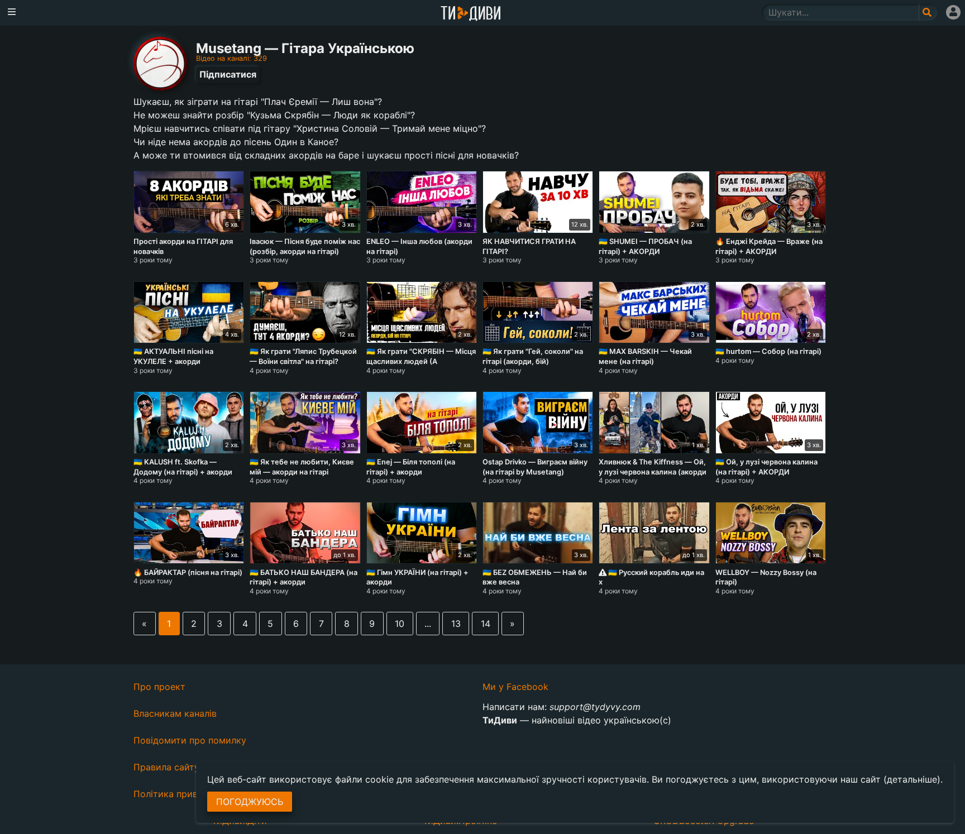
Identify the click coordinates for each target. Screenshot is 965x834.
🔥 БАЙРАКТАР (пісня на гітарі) (187, 572)
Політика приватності (181, 793)
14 (485, 623)
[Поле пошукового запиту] (928, 12)
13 (456, 623)
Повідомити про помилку (189, 740)
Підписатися (227, 74)
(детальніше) (911, 779)
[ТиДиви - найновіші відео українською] (470, 14)
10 (399, 623)
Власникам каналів (175, 713)
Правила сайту (166, 767)
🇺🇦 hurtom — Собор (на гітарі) (768, 351)
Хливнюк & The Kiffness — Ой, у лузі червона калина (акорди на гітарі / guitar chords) (652, 472)
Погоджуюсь (249, 801)
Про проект (159, 686)
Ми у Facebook (515, 686)
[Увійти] (953, 12)
